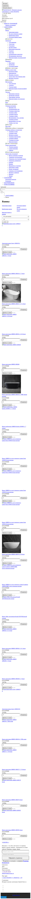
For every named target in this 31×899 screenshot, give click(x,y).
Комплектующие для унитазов (17, 99)
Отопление (5, 868)
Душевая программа (10, 106)
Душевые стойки (13, 116)
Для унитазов (12, 83)
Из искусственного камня (15, 34)
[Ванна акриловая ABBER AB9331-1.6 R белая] (15, 323)
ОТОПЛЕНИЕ (8, 177)
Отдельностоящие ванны (15, 37)
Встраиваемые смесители (15, 56)
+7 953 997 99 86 (6, 871)
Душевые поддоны (14, 140)
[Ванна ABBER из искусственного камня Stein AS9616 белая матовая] (15, 480)
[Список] (6, 222)
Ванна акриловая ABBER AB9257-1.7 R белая (14, 769)
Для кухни (11, 44)
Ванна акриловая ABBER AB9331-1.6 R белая (14, 334)
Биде (6, 102)
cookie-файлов (16, 895)
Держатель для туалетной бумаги (17, 159)
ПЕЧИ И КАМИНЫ (9, 184)
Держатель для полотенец (15, 157)
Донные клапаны (13, 147)
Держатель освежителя (15, 160)
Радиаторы (8, 181)
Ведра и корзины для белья (16, 155)
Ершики (11, 162)
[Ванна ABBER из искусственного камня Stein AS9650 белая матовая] (15, 448)
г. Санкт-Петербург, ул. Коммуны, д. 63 (12, 877)
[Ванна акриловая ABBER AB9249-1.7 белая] (15, 668)
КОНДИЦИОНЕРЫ (9, 182)
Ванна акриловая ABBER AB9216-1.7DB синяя (14, 739)
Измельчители (12, 73)
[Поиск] (3, 192)
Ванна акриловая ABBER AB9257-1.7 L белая (13, 303)
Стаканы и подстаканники (16, 171)
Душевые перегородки (15, 136)
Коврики (11, 174)
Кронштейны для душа (15, 121)
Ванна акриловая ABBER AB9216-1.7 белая (13, 273)
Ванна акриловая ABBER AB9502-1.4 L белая (13, 648)
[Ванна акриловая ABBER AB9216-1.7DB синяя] (15, 728)
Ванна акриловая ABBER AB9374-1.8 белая (13, 554)
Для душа (11, 52)
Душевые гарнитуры (14, 111)
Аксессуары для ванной (11, 153)
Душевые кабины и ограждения (13, 130)
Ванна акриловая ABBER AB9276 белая (12, 799)
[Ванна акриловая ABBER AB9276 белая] (15, 789)
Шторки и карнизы (14, 172)
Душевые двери (13, 133)
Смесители (8, 40)
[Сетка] (3, 222)
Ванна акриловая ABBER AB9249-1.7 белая (13, 678)
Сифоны (11, 150)
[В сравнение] (14, 252)
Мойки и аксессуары (10, 69)
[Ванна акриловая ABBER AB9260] (15, 354)
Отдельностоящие (13, 66)
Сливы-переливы (13, 148)
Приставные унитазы (14, 97)
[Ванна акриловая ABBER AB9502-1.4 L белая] (15, 638)
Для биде (11, 51)
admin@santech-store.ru (8, 873)
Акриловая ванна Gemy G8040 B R (11, 709)
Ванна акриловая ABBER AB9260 (10, 364)
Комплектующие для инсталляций (18, 88)
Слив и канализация (10, 145)
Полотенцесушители (10, 179)
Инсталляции (8, 81)
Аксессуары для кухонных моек (17, 76)
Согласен (3, 897)
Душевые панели (13, 114)
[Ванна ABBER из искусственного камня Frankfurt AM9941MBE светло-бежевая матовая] (15, 574)
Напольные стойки (14, 167)
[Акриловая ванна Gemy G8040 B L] (15, 233)
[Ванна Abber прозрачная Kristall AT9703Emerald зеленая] (15, 606)
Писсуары (8, 126)
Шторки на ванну (13, 135)
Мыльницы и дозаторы (15, 165)
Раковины (8, 61)
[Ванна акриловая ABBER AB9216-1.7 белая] (15, 263)
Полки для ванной (13, 169)
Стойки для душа (13, 123)
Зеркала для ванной (10, 25)
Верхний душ (12, 107)
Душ (3, 866)
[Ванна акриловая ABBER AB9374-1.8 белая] (15, 544)
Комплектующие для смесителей (17, 57)
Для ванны (11, 45)
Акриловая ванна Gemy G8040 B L (11, 243)
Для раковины (12, 42)
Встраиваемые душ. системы (16, 117)
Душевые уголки (13, 131)
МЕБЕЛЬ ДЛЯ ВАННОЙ (10, 23)
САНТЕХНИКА (8, 27)
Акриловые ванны (13, 32)
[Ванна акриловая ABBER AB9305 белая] (15, 819)
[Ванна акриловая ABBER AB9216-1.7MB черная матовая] (15, 384)
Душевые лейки (13, 112)
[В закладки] (13, 252)
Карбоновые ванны (14, 35)
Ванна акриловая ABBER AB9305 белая (12, 830)
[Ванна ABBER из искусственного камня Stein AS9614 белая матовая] (15, 512)
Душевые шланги (13, 119)
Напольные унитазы (14, 93)
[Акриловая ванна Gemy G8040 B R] (15, 698)
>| (8, 842)
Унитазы (7, 92)
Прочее (11, 176)
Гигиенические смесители (15, 54)
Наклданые (12, 63)
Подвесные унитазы (14, 95)
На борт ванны (13, 47)
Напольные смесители (14, 49)
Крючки (11, 164)
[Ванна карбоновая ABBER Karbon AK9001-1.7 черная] (15, 416)
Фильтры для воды (13, 75)
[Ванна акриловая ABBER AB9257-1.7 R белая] (15, 759)
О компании (5, 880)
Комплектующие (13, 141)
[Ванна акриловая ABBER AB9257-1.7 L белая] (15, 293)
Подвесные (12, 64)
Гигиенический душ (14, 109)
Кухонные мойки (13, 71)
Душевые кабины (13, 138)
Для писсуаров (13, 87)
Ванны (7, 30)
